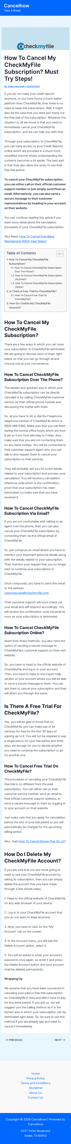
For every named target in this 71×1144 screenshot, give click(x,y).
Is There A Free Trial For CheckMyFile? (33, 291)
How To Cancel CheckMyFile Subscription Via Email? (38, 277)
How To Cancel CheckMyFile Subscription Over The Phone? (38, 269)
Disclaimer (35, 1088)
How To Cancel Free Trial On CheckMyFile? (31, 297)
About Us (35, 1093)
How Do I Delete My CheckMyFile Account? (29, 305)
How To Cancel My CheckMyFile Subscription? (28, 261)
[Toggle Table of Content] (58, 254)
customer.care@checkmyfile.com (26, 593)
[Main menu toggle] (63, 8)
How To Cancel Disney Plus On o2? (42, 841)
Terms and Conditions (35, 1083)
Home (36, 1073)
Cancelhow (16, 6)
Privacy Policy (35, 1078)
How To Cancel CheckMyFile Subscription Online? (38, 285)
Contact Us (35, 1097)
